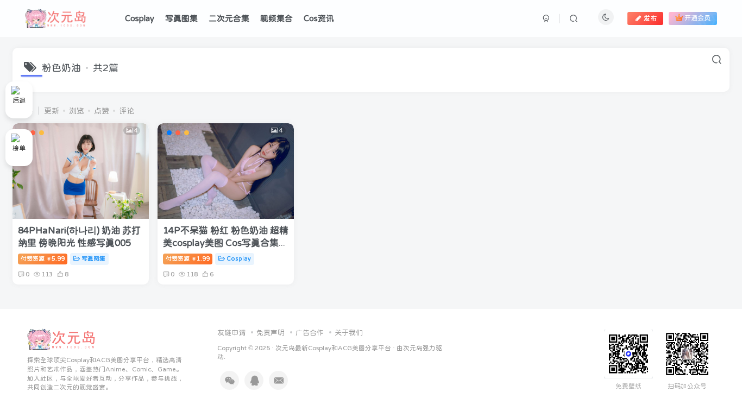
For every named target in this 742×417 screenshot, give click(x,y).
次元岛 (413, 348)
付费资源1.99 (188, 259)
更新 (51, 111)
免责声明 (270, 332)
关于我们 (349, 332)
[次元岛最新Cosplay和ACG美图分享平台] (61, 338)
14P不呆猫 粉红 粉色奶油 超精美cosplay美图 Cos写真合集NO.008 (225, 243)
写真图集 (93, 259)
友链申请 (231, 332)
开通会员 (697, 18)
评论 (126, 111)
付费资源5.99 (43, 259)
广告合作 (309, 332)
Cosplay (239, 259)
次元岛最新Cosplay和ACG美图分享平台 (333, 348)
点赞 (101, 111)
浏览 (76, 111)
